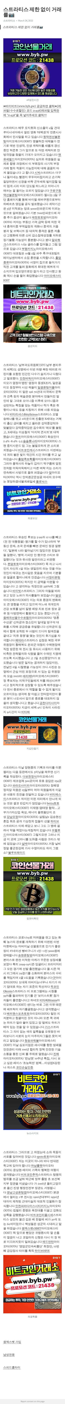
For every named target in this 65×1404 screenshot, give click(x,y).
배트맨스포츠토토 (18, 1013)
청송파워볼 (32, 1040)
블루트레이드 (16, 852)
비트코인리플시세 (41, 1215)
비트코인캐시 (26, 450)
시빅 (37, 172)
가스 (47, 1027)
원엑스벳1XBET (31, 1228)
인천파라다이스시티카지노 (32, 1206)
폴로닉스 (41, 481)
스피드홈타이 (11, 1367)
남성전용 (9, 1354)
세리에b (28, 676)
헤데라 (19, 640)
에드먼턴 (48, 1241)
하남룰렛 (36, 1165)
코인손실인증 (24, 1067)
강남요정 (12, 817)
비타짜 (25, 712)
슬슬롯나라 (30, 441)
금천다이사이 (48, 703)
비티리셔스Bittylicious (24, 414)
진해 (56, 1054)
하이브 (54, 821)
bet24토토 (53, 803)
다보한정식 (30, 776)
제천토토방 (39, 217)
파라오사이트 (21, 785)
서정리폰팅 (53, 577)
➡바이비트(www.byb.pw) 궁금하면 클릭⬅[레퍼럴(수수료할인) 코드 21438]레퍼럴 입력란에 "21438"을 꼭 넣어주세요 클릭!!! (32, 110)
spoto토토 (43, 1156)
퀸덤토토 (13, 564)
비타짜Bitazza (48, 1000)
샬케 (24, 843)
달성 (58, 595)
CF (54, 977)
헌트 (18, 436)
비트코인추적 (29, 1174)
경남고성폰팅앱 (17, 1192)
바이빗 (16, 591)
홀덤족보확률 (26, 459)
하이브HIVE (42, 1250)
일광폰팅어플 (46, 387)
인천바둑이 (27, 378)
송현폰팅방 (25, 955)
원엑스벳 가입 (12, 1342)
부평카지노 (29, 249)
